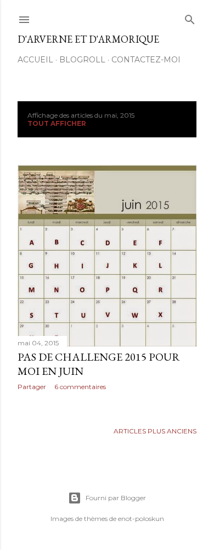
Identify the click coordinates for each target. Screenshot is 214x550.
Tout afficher (56, 123)
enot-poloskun (141, 518)
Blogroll (82, 60)
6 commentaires (80, 387)
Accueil (35, 60)
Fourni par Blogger (116, 498)
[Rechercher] (189, 17)
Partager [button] (32, 387)
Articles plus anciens (155, 431)
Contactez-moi (146, 60)
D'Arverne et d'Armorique (88, 39)
